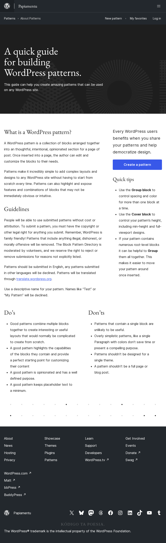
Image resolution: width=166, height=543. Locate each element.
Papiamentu (22, 513)
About (8, 438)
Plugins (50, 453)
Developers (93, 453)
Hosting (10, 453)
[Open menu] (159, 6)
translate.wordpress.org (33, 279)
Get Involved (135, 438)
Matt (9, 480)
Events (131, 445)
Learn (89, 438)
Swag (132, 460)
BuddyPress (15, 495)
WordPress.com (18, 473)
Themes (50, 445)
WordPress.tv (97, 460)
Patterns (9, 18)
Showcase (52, 438)
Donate (133, 453)
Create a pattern (137, 165)
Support (91, 445)
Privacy (9, 460)
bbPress (12, 487)
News (8, 445)
